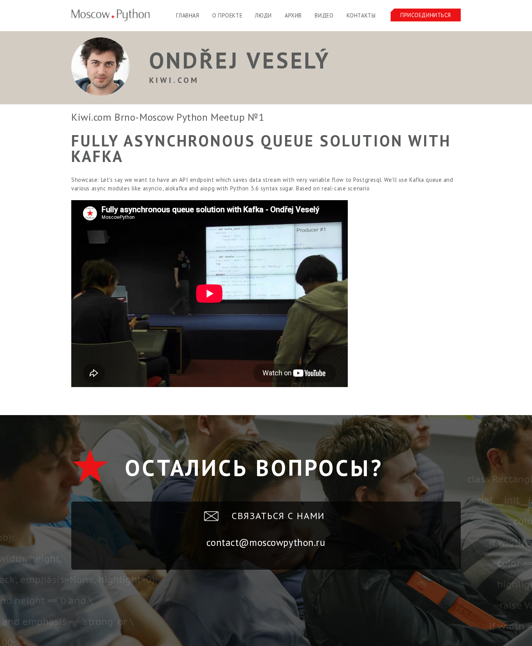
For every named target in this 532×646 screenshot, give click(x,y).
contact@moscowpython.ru (265, 542)
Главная (187, 15)
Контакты (361, 15)
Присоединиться (425, 15)
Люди (263, 15)
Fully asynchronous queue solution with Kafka (261, 148)
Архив (293, 15)
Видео (324, 15)
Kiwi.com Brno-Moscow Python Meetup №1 (167, 117)
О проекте (227, 15)
